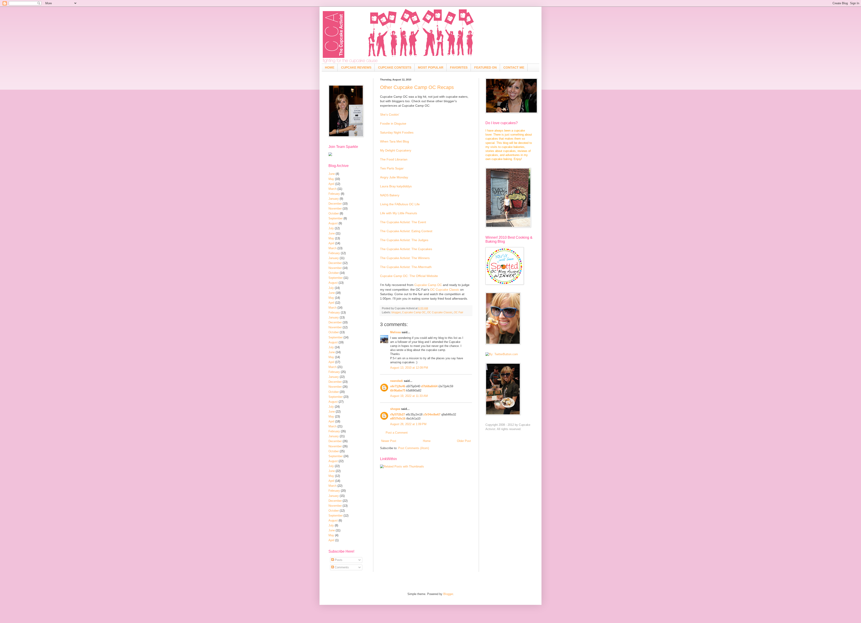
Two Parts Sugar (392, 168)
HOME (329, 67)
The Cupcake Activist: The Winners (405, 258)
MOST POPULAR (430, 67)
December (335, 203)
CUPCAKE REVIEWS (356, 67)
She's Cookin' (389, 114)
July (331, 228)
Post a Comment (397, 432)
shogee (395, 409)
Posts (338, 560)
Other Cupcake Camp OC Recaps (417, 87)
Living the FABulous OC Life (400, 204)
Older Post (464, 441)
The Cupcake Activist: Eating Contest (406, 231)
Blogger (448, 594)
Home (426, 441)
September (335, 218)
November (335, 208)
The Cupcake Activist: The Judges (404, 240)
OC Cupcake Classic (444, 289)
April (331, 184)
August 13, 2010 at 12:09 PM (409, 367)
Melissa (395, 332)
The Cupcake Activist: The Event (403, 222)
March (332, 188)
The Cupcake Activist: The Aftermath (406, 267)
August (333, 223)
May (331, 179)
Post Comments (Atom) (413, 448)
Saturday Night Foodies (396, 132)
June (331, 173)
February (334, 193)
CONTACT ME (513, 67)
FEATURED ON (485, 67)
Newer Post (388, 441)
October (333, 213)
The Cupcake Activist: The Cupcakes (406, 249)
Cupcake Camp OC (428, 285)
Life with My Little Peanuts (398, 213)
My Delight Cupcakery (395, 150)
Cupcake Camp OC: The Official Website (409, 276)
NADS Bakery (389, 195)
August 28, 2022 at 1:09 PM (408, 424)
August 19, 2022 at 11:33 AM (409, 396)
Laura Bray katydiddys (396, 186)
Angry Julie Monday (394, 177)
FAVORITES (458, 67)
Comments (341, 567)
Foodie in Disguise (393, 123)
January (333, 198)
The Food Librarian (393, 159)
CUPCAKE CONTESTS (394, 67)
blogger (396, 312)
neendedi (396, 381)
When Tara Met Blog (394, 141)
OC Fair (458, 312)
